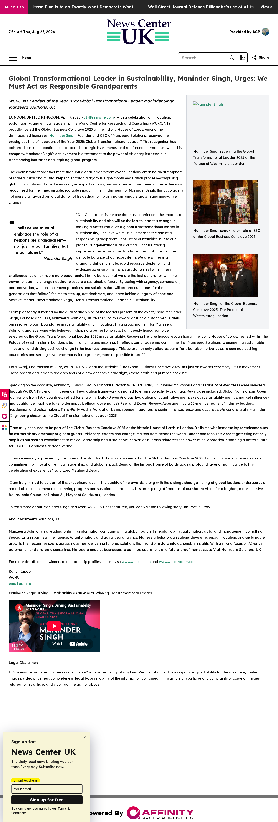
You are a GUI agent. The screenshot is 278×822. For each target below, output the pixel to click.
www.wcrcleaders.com (177, 562)
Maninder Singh (62, 135)
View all (267, 7)
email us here (20, 583)
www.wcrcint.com (136, 562)
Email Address (25, 780)
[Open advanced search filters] (242, 58)
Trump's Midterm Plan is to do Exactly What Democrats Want (71, 6)
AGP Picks (14, 7)
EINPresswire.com (98, 117)
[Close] (85, 737)
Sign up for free (47, 799)
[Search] (232, 58)
